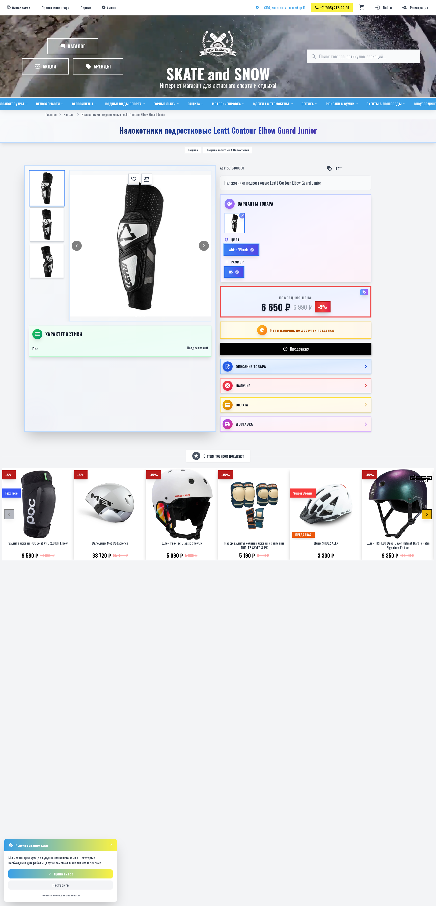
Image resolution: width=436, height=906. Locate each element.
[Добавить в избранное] (133, 179)
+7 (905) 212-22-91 (334, 7)
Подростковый (197, 347)
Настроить (60, 885)
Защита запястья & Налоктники (227, 150)
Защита (192, 150)
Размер (237, 261)
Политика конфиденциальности (60, 895)
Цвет (235, 239)
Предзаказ (299, 349)
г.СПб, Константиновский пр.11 (283, 7)
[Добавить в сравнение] (146, 179)
